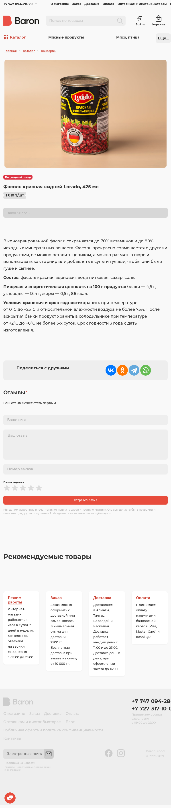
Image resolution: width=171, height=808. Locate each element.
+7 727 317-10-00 (150, 708)
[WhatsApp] (145, 370)
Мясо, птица (128, 37)
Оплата (108, 4)
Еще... (163, 38)
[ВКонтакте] (111, 370)
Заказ (76, 4)
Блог (70, 722)
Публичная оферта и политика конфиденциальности (53, 730)
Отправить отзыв (85, 500)
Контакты (12, 738)
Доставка (91, 4)
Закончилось (18, 213)
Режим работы (15, 600)
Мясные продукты (66, 37)
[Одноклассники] (122, 370)
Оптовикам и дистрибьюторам (142, 4)
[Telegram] (134, 370)
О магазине (60, 4)
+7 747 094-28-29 (18, 4)
